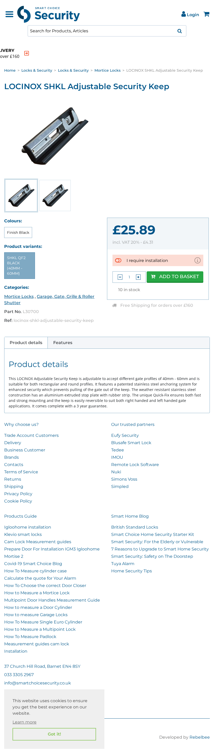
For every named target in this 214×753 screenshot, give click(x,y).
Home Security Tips (131, 570)
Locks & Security (36, 70)
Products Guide (20, 516)
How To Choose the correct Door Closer (45, 585)
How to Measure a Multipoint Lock (40, 629)
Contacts (13, 464)
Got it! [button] (54, 734)
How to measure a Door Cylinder (38, 607)
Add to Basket (179, 276)
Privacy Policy (18, 493)
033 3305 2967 (19, 674)
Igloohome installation (27, 527)
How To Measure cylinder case (35, 570)
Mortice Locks (107, 70)
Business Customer (24, 450)
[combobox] (107, 30)
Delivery (12, 442)
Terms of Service (21, 471)
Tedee (117, 450)
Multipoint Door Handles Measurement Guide (52, 600)
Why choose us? (21, 424)
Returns (12, 479)
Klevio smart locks (23, 534)
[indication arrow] (26, 53)
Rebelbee (199, 737)
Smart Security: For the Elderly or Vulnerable (157, 541)
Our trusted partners (132, 424)
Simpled (120, 486)
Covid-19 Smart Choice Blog (33, 563)
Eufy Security (125, 435)
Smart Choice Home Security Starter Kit (152, 534)
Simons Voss (124, 479)
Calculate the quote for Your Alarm (40, 578)
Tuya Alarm (122, 563)
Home (10, 70)
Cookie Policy (18, 501)
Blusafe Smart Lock (131, 442)
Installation (15, 651)
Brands (11, 457)
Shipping (13, 486)
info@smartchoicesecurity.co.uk (37, 683)
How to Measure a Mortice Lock (37, 592)
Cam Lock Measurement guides (37, 541)
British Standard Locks (134, 527)
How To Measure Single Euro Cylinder (43, 622)
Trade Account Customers (31, 435)
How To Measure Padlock (30, 636)
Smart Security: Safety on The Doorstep (152, 556)
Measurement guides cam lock (36, 643)
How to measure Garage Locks (36, 614)
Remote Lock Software (135, 464)
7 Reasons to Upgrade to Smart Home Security (160, 549)
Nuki (116, 471)
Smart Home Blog (130, 516)
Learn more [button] (25, 722)
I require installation (147, 260)
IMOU (117, 457)
